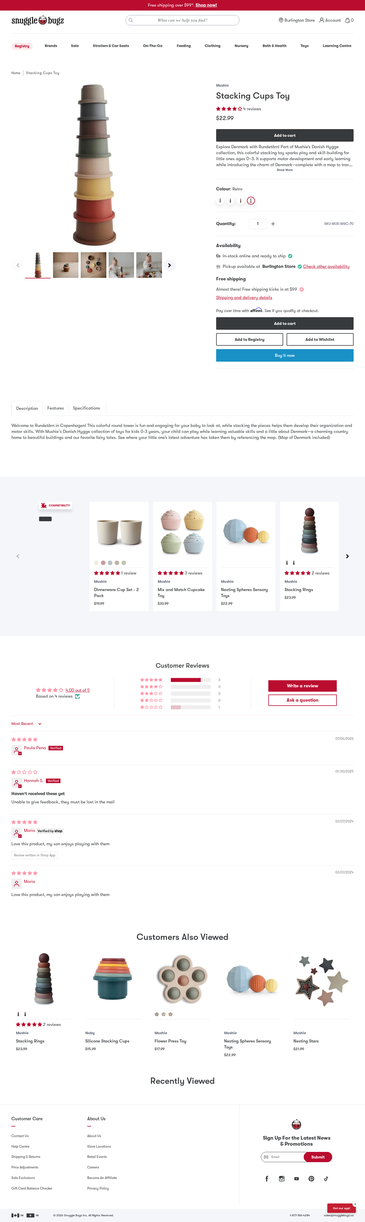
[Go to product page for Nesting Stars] (321, 979)
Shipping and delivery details (244, 297)
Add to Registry (249, 339)
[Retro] (251, 201)
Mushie (222, 85)
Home (15, 73)
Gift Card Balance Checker (31, 1188)
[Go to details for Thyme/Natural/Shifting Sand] (157, 1014)
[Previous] (17, 265)
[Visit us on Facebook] (267, 1179)
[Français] (33, 1215)
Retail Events (97, 1157)
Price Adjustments (24, 1167)
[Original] (220, 201)
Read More (285, 170)
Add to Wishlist (319, 339)
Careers (93, 1167)
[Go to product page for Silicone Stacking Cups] (113, 979)
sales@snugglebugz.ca (339, 1215)
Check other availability (326, 266)
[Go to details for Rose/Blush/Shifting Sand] (170, 1014)
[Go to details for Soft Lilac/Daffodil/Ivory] (163, 1014)
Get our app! (341, 1208)
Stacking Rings (299, 589)
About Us (94, 1136)
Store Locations (99, 1146)
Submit (318, 1157)
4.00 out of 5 (78, 690)
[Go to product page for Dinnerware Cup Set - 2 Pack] (119, 531)
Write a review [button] (302, 686)
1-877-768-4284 (300, 1215)
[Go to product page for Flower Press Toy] (182, 979)
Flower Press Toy (170, 1041)
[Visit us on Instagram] (282, 1179)
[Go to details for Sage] (123, 563)
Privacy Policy (98, 1188)
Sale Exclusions (23, 1178)
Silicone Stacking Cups (107, 1041)
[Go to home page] (37, 20)
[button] (229, 108)
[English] (17, 1215)
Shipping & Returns (25, 1157)
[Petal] (241, 201)
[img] (24, 739)
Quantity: (226, 223)
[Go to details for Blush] (103, 563)
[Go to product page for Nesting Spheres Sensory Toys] (246, 531)
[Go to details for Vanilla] (117, 563)
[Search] (131, 20)
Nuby (90, 1033)
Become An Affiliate (102, 1178)
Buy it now (285, 355)
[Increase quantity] (273, 224)
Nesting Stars (306, 1041)
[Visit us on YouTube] (296, 1179)
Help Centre (20, 1146)
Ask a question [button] (303, 700)
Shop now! (206, 5)
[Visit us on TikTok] (326, 1179)
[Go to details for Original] (287, 563)
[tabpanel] (182, 437)
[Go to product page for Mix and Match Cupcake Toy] (182, 531)
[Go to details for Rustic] (293, 563)
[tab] (27, 408)
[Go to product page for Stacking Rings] (309, 531)
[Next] (169, 265)
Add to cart (285, 135)
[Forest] (230, 201)
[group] (93, 164)
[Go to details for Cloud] (110, 563)
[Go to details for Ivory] (96, 563)
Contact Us (20, 1136)
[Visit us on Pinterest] (311, 1179)
